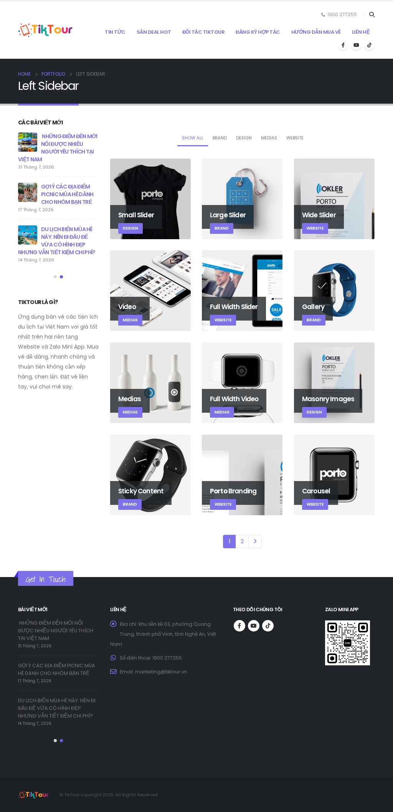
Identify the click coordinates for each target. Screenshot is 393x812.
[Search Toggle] (371, 15)
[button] (55, 276)
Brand (220, 138)
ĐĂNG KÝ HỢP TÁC (258, 32)
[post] (27, 142)
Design (244, 138)
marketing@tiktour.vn (161, 671)
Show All (192, 138)
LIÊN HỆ (361, 32)
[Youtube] (356, 45)
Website (295, 138)
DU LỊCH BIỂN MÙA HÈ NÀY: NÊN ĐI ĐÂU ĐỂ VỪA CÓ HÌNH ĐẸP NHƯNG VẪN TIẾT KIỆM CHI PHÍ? (56, 240)
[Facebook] (343, 45)
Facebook (239, 626)
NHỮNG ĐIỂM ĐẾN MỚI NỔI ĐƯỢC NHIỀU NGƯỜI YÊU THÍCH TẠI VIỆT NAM (57, 147)
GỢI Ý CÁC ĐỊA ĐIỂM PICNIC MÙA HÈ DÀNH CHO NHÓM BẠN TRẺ (67, 194)
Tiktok (268, 626)
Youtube (253, 626)
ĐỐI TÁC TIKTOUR (203, 32)
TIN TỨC (115, 32)
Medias (269, 138)
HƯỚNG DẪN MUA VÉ (316, 32)
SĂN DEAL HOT (154, 32)
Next (255, 541)
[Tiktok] (369, 45)
